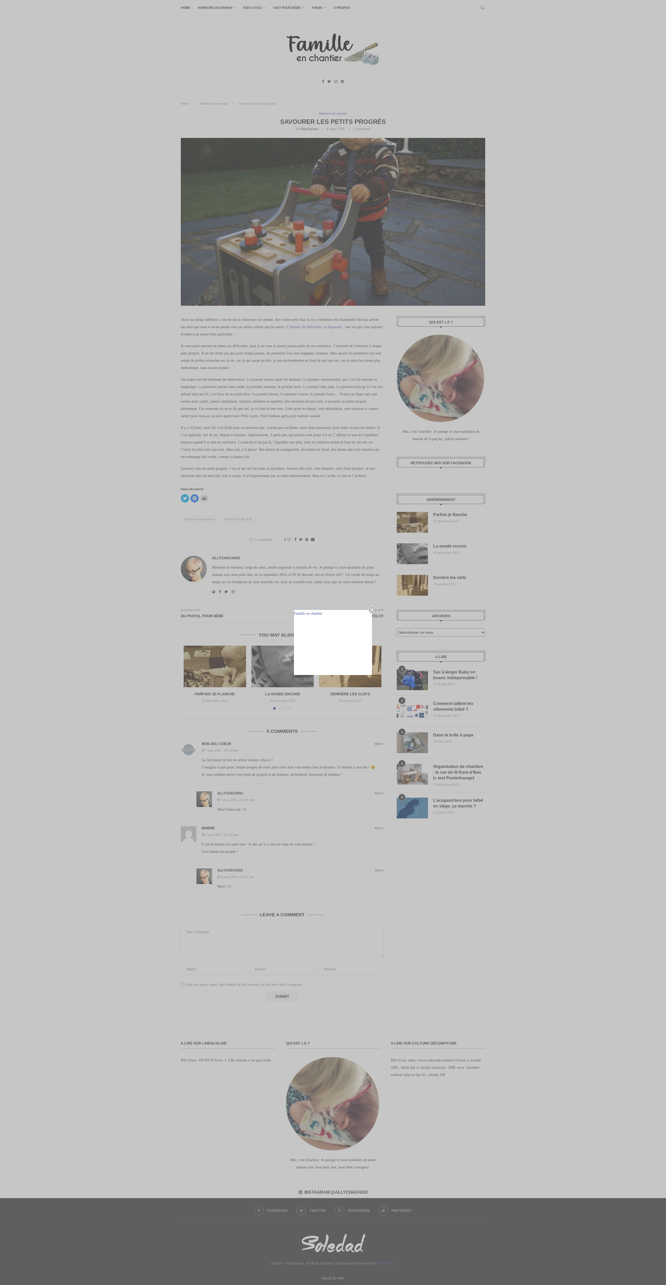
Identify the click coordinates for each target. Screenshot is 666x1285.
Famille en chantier (308, 613)
